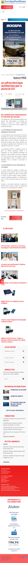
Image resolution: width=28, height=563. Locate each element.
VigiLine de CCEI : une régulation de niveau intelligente (12, 302)
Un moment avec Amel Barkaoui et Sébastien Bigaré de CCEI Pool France (13, 265)
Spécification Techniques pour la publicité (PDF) (10, 490)
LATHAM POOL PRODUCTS (17, 396)
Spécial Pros (3, 479)
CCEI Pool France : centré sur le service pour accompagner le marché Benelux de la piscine (13, 247)
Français (21, 7)
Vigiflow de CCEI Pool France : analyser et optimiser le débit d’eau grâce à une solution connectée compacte (13, 340)
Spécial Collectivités (5, 480)
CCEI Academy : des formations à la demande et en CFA (14, 283)
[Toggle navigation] (3, 11)
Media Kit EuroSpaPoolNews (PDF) (8, 489)
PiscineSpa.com (4, 481)
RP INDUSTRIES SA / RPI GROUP (18, 390)
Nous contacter (4, 470)
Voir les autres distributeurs (15, 410)
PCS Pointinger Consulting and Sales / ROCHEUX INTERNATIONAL (18, 404)
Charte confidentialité (4, 560)
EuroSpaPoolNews (4, 477)
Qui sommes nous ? (5, 473)
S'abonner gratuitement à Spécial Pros (8, 486)
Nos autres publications (5, 471)
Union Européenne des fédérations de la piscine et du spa (14, 526)
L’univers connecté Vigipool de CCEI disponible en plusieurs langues (13, 320)
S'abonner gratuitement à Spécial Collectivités (10, 487)
